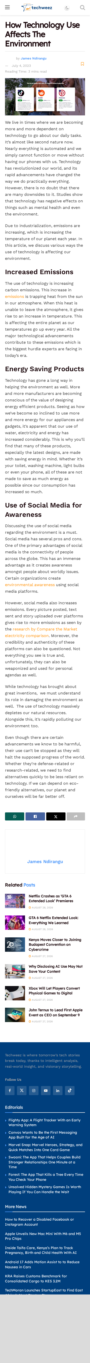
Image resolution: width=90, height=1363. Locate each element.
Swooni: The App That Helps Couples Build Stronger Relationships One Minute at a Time (44, 1162)
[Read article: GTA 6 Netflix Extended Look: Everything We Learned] (15, 922)
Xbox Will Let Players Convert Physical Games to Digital (54, 991)
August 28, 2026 (42, 907)
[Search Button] (82, 7)
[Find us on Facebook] (9, 1090)
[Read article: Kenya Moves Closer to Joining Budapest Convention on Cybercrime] (15, 944)
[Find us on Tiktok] (69, 1090)
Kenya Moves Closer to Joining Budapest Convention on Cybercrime (55, 944)
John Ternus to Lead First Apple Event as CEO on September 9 (55, 1012)
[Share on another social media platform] (76, 816)
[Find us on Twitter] (21, 1090)
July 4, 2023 (21, 66)
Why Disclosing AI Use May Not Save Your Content (55, 969)
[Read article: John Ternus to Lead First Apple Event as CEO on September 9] (15, 1015)
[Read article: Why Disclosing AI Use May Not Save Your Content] (15, 971)
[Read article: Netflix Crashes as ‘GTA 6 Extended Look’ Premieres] (15, 901)
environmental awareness (30, 584)
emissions (14, 296)
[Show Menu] (7, 7)
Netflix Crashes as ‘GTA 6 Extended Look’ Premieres (51, 898)
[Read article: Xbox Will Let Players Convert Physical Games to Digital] (15, 993)
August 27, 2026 (42, 956)
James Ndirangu (33, 58)
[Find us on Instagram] (33, 1090)
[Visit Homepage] (37, 7)
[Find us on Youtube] (45, 1090)
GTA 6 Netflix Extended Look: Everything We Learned (53, 920)
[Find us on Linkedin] (57, 1090)
